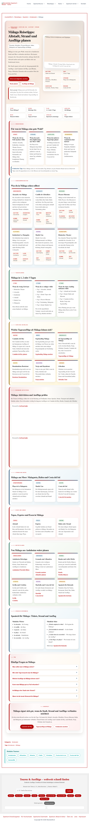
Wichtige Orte (32, 109)
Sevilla (14, 598)
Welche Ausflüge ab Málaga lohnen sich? (26, 678)
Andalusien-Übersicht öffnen (20, 570)
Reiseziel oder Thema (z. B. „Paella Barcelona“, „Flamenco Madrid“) (40, 786)
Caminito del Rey (27, 726)
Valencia (41, 795)
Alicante (70, 795)
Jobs (75, 816)
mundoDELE (9, 17)
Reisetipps (50, 4)
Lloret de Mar (51, 795)
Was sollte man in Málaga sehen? (23, 667)
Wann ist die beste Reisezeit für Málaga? (25, 696)
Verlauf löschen (49, 803)
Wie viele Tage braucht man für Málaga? (25, 673)
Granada (27, 795)
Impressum (82, 816)
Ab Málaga (67, 109)
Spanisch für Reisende (60, 646)
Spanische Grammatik (40, 816)
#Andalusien (11, 745)
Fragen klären (68, 115)
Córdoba (15, 600)
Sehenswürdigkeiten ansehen (19, 79)
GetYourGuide (23, 406)
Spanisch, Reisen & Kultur (57, 816)
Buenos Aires (44, 799)
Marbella (38, 593)
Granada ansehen (40, 572)
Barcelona (19, 795)
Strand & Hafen (14, 115)
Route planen (14, 84)
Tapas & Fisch (32, 115)
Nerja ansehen (39, 379)
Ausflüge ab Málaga (28, 84)
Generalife (11, 760)
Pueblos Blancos (63, 575)
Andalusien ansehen (61, 726)
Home (29, 4)
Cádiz (41, 755)
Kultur (60, 4)
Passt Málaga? (14, 109)
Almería (32, 755)
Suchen (69, 791)
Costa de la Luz (61, 755)
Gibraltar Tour (62, 379)
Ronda (60, 572)
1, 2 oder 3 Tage (51, 109)
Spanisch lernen (71, 4)
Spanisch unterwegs (52, 115)
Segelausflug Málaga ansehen (44, 354)
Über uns (70, 816)
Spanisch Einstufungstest (11, 816)
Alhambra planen (40, 575)
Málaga (78, 795)
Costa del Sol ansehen (64, 497)
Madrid (11, 795)
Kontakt (83, 4)
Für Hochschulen (26, 816)
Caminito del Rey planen (19, 354)
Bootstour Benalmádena (19, 377)
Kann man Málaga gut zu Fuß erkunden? (25, 684)
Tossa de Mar (61, 795)
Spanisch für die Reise (64, 596)
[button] (44, 3)
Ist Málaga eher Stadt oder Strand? (23, 690)
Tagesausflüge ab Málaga (65, 356)
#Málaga (18, 745)
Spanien (25, 17)
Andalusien (33, 17)
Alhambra (23, 755)
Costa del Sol (39, 596)
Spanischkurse (38, 4)
